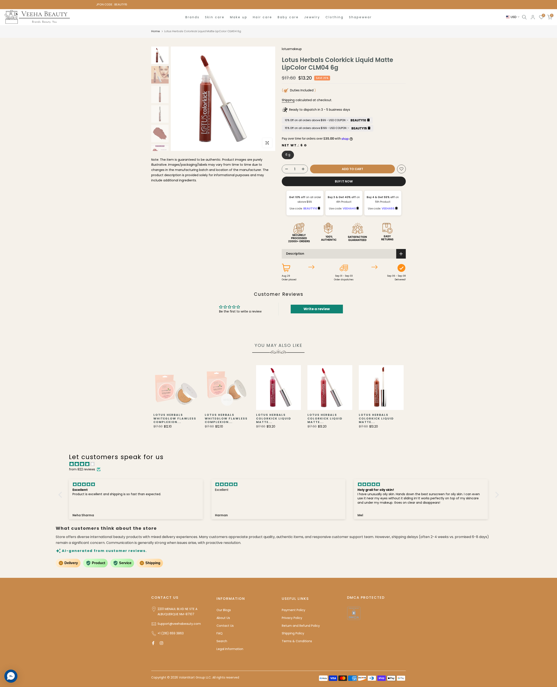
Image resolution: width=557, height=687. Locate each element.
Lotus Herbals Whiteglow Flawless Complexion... (174, 418)
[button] (61, 494)
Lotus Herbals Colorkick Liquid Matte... (273, 418)
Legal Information (229, 649)
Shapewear (360, 17)
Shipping (288, 100)
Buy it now (344, 181)
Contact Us (225, 625)
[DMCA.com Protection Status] (354, 613)
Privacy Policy (292, 618)
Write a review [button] (317, 308)
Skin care (215, 17)
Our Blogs (223, 610)
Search (221, 641)
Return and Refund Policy (301, 625)
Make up (238, 17)
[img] (281, 464)
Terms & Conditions (297, 641)
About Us (223, 618)
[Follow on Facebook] (153, 643)
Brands (192, 17)
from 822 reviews (82, 469)
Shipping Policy (293, 633)
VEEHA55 (388, 208)
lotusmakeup (292, 49)
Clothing (334, 17)
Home (155, 31)
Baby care (288, 17)
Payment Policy (293, 610)
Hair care (262, 17)
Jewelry (312, 17)
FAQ (219, 633)
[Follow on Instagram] (161, 643)
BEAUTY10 (310, 208)
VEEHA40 (350, 208)
